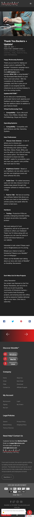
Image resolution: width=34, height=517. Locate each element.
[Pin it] (21, 321)
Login (18, 401)
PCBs (13, 53)
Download (20, 384)
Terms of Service (8, 428)
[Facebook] (11, 502)
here (22, 299)
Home (5, 378)
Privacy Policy (21, 421)
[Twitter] (14, 502)
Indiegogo (12, 255)
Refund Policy (7, 425)
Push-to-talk (22, 53)
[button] (29, 516)
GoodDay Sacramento (13, 263)
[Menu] (30, 3)
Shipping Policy (21, 425)
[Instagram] (18, 502)
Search (5, 421)
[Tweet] (13, 321)
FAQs (4, 384)
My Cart (5, 407)
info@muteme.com (14, 248)
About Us (19, 378)
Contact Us (6, 387)
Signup (5, 404)
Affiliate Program (22, 387)
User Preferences (10, 55)
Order (5, 381)
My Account (6, 401)
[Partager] (4, 321)
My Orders (20, 404)
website (9, 240)
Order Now (6, 514)
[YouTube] (22, 502)
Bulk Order (20, 381)
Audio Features (9, 51)
